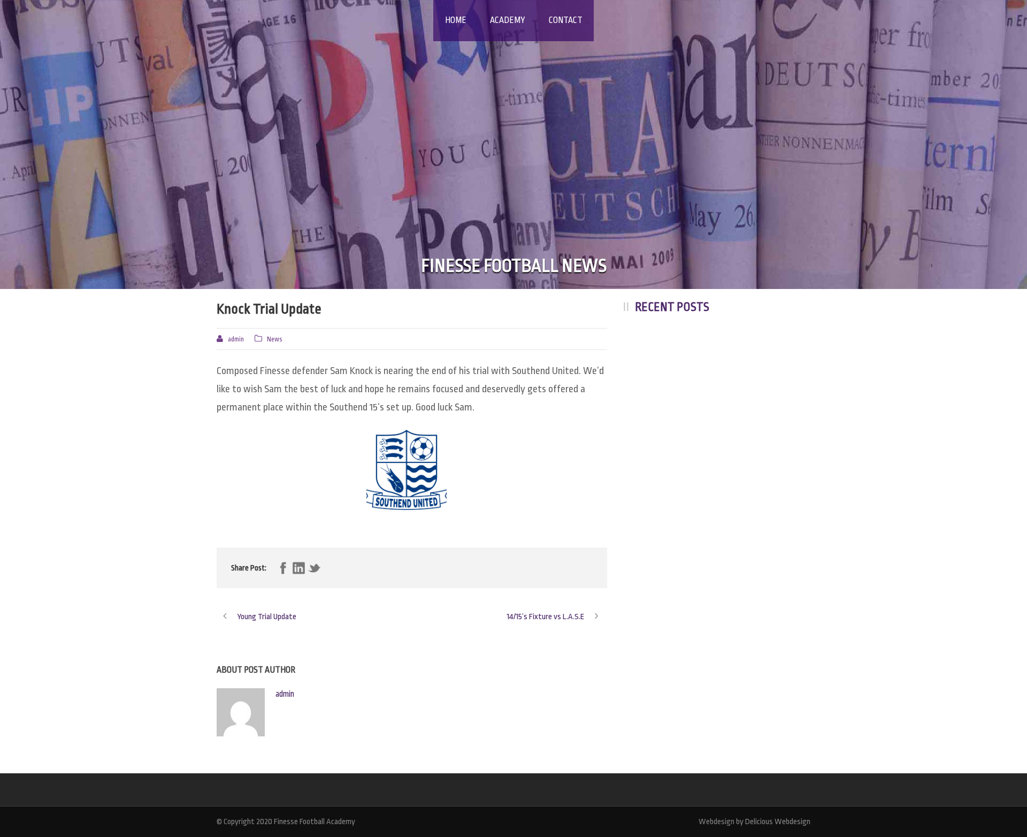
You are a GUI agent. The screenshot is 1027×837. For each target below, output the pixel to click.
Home (455, 20)
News (274, 339)
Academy (507, 20)
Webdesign (716, 821)
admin (236, 339)
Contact (566, 20)
